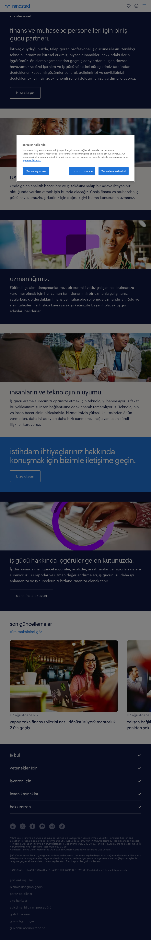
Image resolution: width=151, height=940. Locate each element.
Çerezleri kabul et (113, 171)
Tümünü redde (82, 171)
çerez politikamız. (32, 160)
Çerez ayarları (36, 171)
